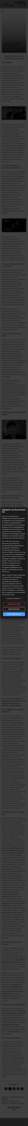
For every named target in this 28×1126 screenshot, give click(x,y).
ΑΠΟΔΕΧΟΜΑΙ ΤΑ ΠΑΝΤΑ (14, 614)
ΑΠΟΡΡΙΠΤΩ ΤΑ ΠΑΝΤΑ (14, 604)
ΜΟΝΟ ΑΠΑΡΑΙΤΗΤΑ (14, 609)
